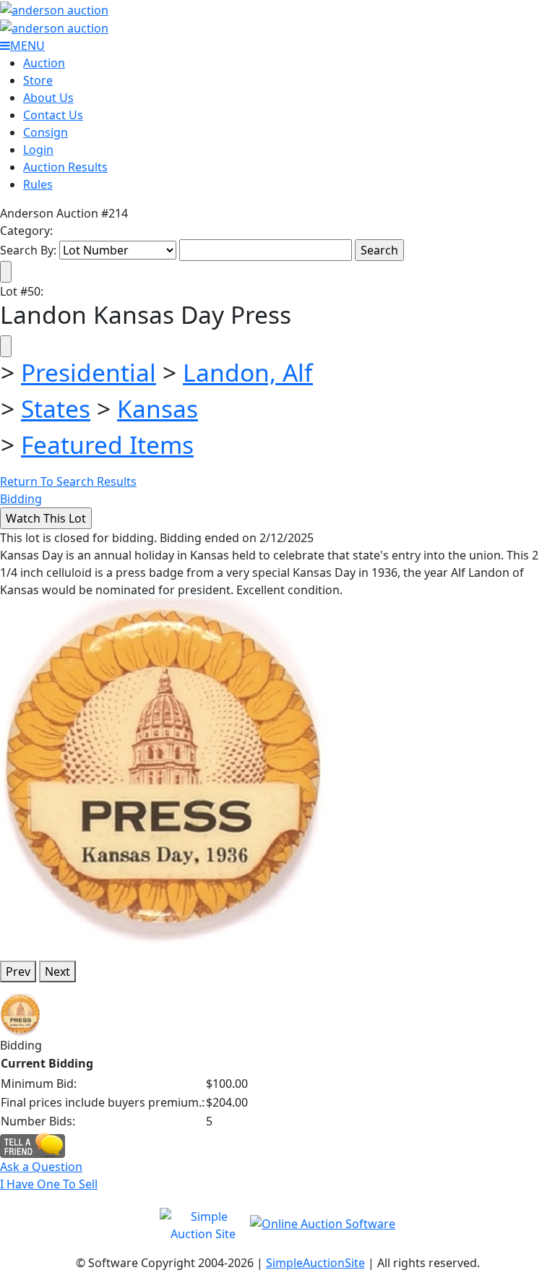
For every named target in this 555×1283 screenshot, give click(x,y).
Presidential (88, 372)
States (55, 408)
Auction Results (65, 167)
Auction (44, 63)
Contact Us (53, 115)
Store (38, 80)
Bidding (21, 499)
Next (57, 971)
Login (38, 150)
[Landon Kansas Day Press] (163, 773)
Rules (38, 184)
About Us (48, 98)
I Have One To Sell (49, 1184)
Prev (18, 971)
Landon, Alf (248, 372)
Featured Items (107, 444)
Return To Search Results (68, 481)
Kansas (157, 408)
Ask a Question (41, 1167)
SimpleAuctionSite (315, 1263)
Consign (45, 132)
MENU (27, 45)
